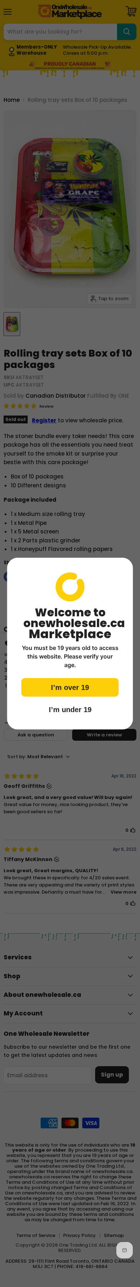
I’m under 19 (70, 709)
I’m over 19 (70, 687)
